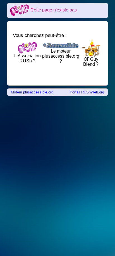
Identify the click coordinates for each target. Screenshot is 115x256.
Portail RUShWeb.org (87, 92)
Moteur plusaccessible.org (32, 92)
